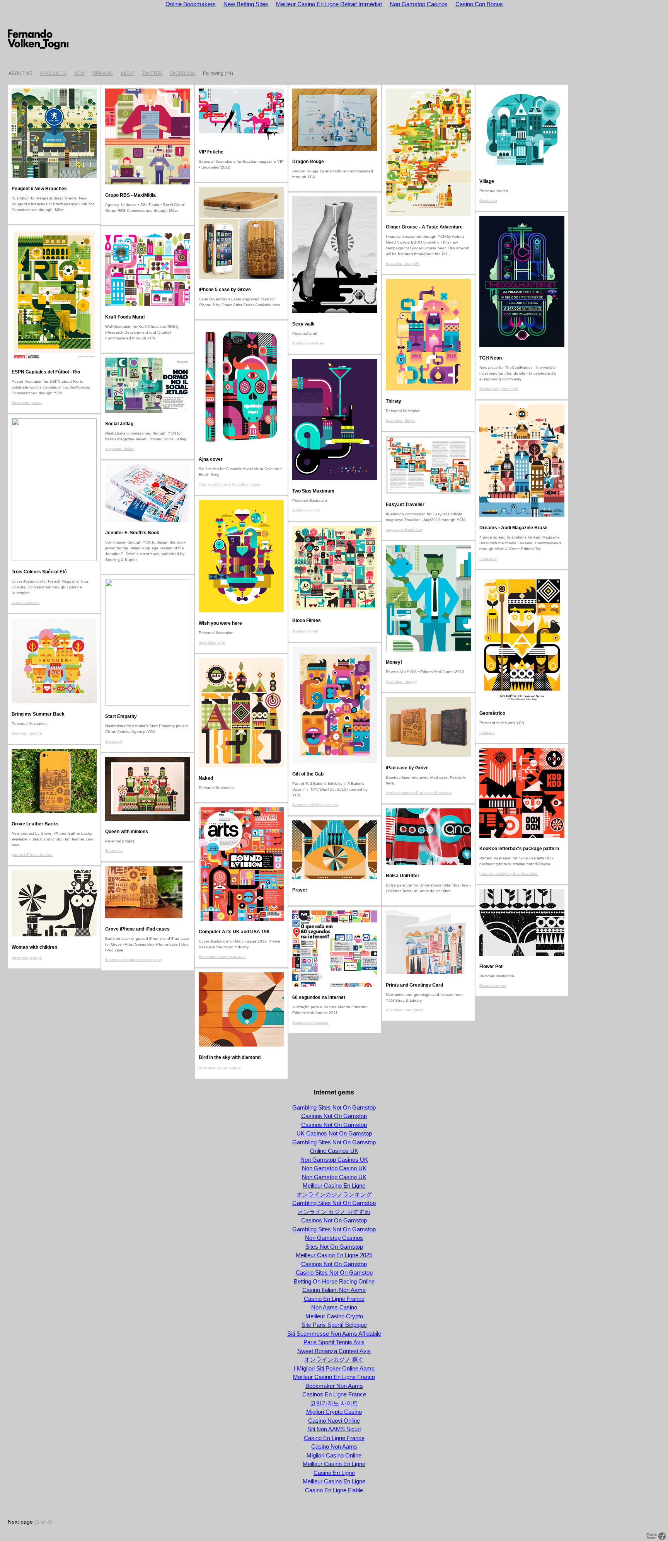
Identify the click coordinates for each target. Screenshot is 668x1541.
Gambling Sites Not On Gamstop (334, 1107)
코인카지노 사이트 (334, 1403)
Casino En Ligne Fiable (334, 1490)
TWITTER (152, 73)
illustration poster (27, 403)
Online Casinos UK (334, 1150)
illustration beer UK (402, 263)
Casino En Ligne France (334, 1299)
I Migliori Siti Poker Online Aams (334, 1368)
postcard (487, 732)
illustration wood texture (220, 1068)
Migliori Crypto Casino (334, 1411)
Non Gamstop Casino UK (334, 1168)
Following (213, 73)
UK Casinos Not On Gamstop (334, 1133)
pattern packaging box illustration (508, 873)
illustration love (212, 642)
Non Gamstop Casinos (334, 1237)
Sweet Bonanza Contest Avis (334, 1351)
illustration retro (492, 986)
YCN (79, 73)
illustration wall (305, 631)
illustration (488, 200)
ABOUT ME (20, 73)
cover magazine (26, 602)
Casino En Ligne (334, 1472)
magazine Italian (120, 449)
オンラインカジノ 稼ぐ (334, 1359)
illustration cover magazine (222, 957)
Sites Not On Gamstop (334, 1246)
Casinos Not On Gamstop (334, 1116)
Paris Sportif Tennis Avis (334, 1342)
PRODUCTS (53, 73)
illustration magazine (310, 1022)
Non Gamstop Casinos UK (334, 1159)
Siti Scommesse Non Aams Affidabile (334, 1333)
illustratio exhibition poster (315, 805)
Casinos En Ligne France (334, 1394)
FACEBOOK (182, 73)
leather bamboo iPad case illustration (419, 793)
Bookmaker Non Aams (334, 1385)
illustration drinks (400, 420)
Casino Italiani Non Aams (334, 1290)
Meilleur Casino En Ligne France (334, 1377)
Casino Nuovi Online (334, 1420)
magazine (488, 558)
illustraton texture (27, 733)
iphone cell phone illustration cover (230, 484)
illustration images (308, 343)
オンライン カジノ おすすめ (334, 1212)
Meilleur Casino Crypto (334, 1316)
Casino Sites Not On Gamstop (334, 1272)
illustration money (401, 681)
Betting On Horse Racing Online (334, 1281)
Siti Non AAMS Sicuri (334, 1429)
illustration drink (306, 510)
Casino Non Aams (334, 1446)
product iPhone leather (32, 854)
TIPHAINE (102, 73)
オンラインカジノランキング (334, 1194)
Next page (20, 1522)
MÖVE (128, 73)
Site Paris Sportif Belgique (334, 1324)
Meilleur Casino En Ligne (334, 1185)
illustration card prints (404, 1010)
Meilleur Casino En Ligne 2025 (334, 1255)
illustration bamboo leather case (133, 960)
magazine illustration (404, 529)
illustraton (113, 741)
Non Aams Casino (334, 1307)
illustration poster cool (498, 389)
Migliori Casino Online (334, 1455)
